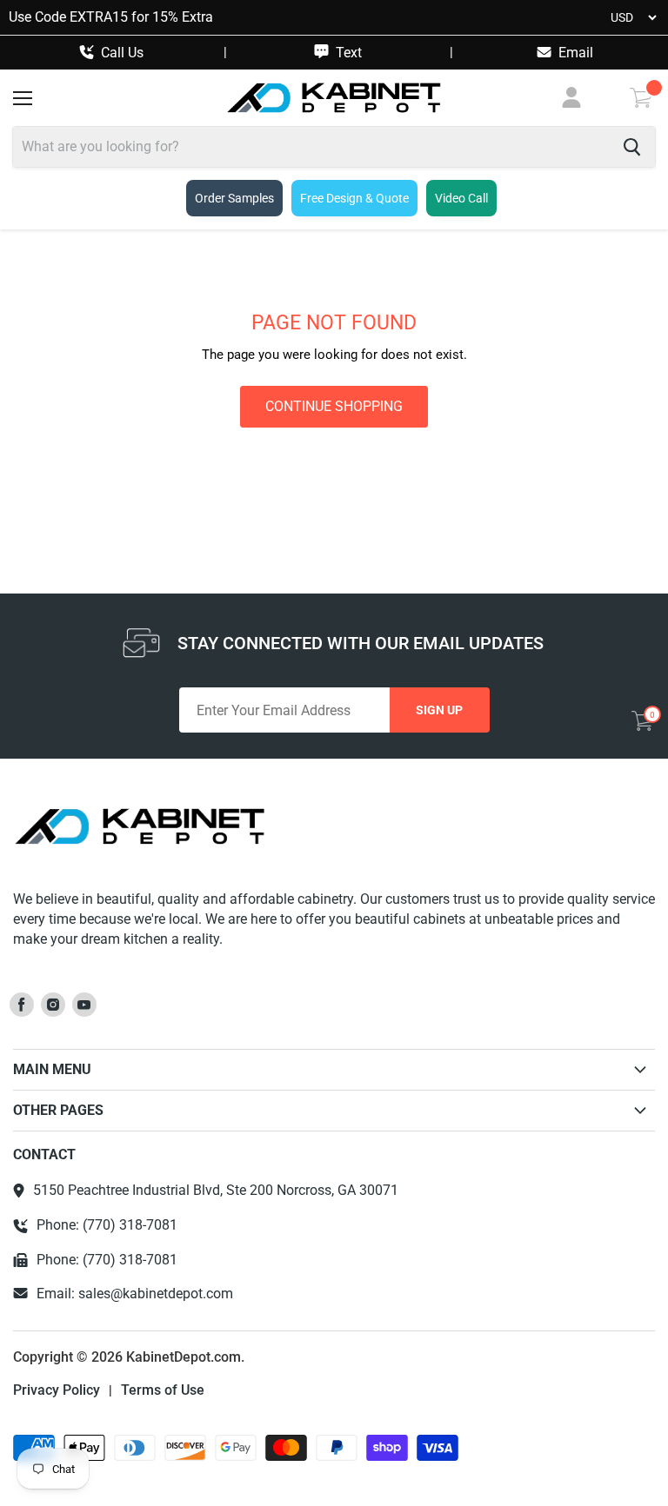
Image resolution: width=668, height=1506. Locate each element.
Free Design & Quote (354, 198)
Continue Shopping (334, 406)
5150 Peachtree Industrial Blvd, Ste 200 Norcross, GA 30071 (215, 1191)
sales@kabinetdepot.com (155, 1293)
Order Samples (234, 198)
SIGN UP (439, 710)
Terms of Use (162, 1390)
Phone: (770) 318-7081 (107, 1225)
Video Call (461, 198)
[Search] (632, 147)
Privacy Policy (56, 1390)
